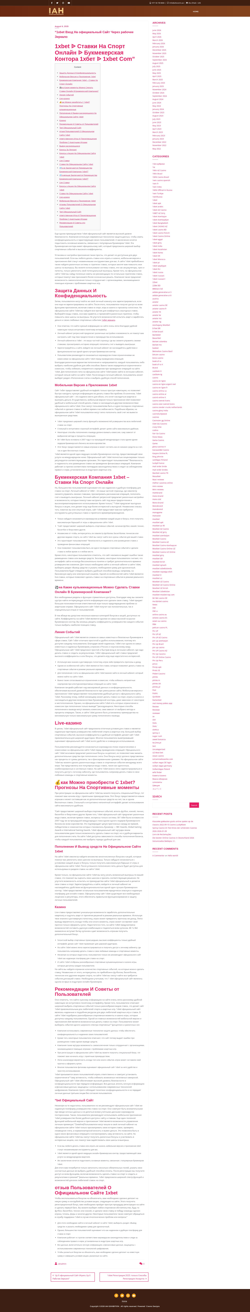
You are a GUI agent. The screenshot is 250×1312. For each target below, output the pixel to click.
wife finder (157, 772)
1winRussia (157, 197)
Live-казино (64, 98)
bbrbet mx (157, 344)
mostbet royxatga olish (162, 571)
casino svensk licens (161, 400)
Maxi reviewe (158, 479)
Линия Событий (66, 95)
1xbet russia (157, 272)
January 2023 (158, 139)
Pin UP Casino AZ (159, 650)
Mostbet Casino (159, 539)
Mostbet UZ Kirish (160, 588)
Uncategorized (158, 749)
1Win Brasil (157, 173)
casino (155, 377)
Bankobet (156, 335)
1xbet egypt (157, 239)
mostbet (156, 519)
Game (155, 443)
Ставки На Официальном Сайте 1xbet (76, 164)
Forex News (157, 437)
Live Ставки (64, 160)
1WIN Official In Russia (162, 190)
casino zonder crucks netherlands (167, 407)
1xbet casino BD (159, 229)
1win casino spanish (161, 180)
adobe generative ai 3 (161, 292)
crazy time (156, 427)
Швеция (156, 785)
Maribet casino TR (160, 473)
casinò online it (159, 397)
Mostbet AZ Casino (160, 529)
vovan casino (158, 756)
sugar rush (157, 736)
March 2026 (157, 40)
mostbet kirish (158, 562)
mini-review (157, 486)
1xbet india (157, 246)
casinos (155, 417)
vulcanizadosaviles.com (162, 759)
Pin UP (155, 631)
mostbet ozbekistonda (162, 568)
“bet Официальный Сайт (70, 127)
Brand (155, 367)
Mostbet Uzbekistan (161, 591)
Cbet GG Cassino (159, 423)
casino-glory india (160, 410)
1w (153, 167)
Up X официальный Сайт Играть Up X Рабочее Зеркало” (71, 1277)
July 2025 (156, 66)
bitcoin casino (158, 354)
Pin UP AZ (156, 634)
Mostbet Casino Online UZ (163, 548)
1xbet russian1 (158, 279)
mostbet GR (157, 558)
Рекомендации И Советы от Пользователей (78, 124)
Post (154, 690)
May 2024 (156, 106)
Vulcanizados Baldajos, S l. (163, 841)
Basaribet (156, 338)
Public (155, 693)
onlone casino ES (159, 618)
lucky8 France (158, 463)
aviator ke (156, 315)
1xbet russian (158, 275)
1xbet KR (156, 256)
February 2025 (158, 83)
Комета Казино (159, 775)
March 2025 (157, 79)
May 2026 (156, 33)
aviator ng (156, 321)
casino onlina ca (159, 391)
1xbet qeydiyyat (159, 266)
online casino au (159, 614)
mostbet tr (157, 575)
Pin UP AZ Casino (159, 637)
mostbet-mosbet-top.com (163, 594)
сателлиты (157, 782)
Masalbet (156, 476)
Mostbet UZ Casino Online (163, 585)
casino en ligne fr (160, 387)
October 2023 (158, 112)
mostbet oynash (159, 565)
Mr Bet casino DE (159, 598)
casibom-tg (157, 374)
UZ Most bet (157, 752)
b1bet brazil (157, 331)
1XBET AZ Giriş (158, 213)
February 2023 (158, 135)
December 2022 (159, 142)
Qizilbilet (156, 696)
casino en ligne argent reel (164, 384)
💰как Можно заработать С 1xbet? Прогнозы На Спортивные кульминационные (74, 106)
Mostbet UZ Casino (160, 581)
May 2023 (156, 125)
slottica (155, 729)
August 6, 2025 (61, 26)
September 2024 (159, 96)
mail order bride (159, 466)
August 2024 (157, 99)
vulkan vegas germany (162, 766)
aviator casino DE (159, 305)
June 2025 (156, 70)
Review (155, 706)
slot (154, 719)
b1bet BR (156, 328)
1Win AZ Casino (159, 170)
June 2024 (156, 102)
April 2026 (156, 37)
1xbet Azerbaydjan (160, 219)
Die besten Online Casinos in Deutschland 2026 (173, 838)
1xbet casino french (161, 233)
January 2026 (158, 46)
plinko (155, 677)
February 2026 (158, 43)
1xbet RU (156, 269)
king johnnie (157, 456)
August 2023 (157, 115)
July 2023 (156, 119)
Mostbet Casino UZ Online (163, 552)
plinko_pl (156, 687)
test (154, 746)
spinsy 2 (156, 733)
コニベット (157, 788)
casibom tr (157, 371)
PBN (154, 624)
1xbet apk (156, 203)
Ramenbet (156, 700)
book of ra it (157, 364)
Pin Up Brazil (158, 644)
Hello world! (173, 855)
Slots (154, 723)
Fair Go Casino (158, 433)
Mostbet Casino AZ (160, 542)
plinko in (156, 680)
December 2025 (159, 50)
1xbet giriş (157, 243)
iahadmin (62, 1264)
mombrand (157, 492)
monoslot (156, 515)
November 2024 (159, 89)
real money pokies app (162, 703)
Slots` (155, 726)
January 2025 (158, 86)
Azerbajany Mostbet (161, 325)
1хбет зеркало (108, 320)
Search (157, 796)
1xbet (154, 200)
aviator (155, 302)
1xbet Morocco (158, 259)
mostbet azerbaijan (160, 535)
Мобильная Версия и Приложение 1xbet (77, 76)
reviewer (156, 713)
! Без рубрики (158, 164)
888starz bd (157, 289)
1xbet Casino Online (161, 236)
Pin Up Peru (157, 660)
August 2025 (157, 63)
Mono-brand (157, 502)
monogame (157, 512)
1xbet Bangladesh (160, 223)
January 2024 (158, 109)
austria (155, 298)
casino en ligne (159, 381)
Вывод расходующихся (69, 146)
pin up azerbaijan (160, 640)
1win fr (155, 183)
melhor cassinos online (162, 483)
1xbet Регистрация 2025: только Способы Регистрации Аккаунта (127, 1277)
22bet (154, 282)
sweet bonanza (159, 739)
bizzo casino (157, 358)
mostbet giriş (158, 555)
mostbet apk (157, 522)
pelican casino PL (159, 627)
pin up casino (158, 647)
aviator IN (156, 312)
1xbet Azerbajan (159, 216)
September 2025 (159, 60)
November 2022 (159, 145)
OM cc (155, 611)
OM (154, 608)
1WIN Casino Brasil (160, 177)
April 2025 (156, 76)
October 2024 (158, 92)
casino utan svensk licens (163, 404)
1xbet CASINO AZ (159, 226)
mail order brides (160, 470)
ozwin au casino (159, 621)
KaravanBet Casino (160, 450)
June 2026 (156, 30)
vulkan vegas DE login (161, 762)
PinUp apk (156, 667)
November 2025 (159, 53)
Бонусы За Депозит (68, 149)
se (153, 716)
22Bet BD (156, 285)
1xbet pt (156, 262)
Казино (62, 120)
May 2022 (156, 148)
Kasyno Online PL (160, 453)
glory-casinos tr (159, 446)
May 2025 (156, 73)
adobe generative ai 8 (161, 295)
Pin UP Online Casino (161, 657)
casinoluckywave (159, 414)
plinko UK (156, 683)
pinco (154, 664)
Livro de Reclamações (161, 834)
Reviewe (156, 710)
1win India (157, 187)
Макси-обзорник (159, 779)
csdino (155, 430)
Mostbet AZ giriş (159, 532)
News (154, 604)
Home (124, 1301)
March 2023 (157, 132)
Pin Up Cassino (158, 654)
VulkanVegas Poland (161, 769)
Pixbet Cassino (158, 673)
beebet (155, 348)
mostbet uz (157, 578)
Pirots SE (156, 670)
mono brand (157, 496)
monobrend (157, 509)
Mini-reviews (158, 489)
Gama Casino (158, 440)
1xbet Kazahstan (159, 249)
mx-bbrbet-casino (160, 601)
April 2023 (156, 129)
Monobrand (157, 506)
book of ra (156, 361)
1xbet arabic (157, 206)
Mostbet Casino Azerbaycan (164, 545)
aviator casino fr (159, 308)
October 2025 (158, 56)
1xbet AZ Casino (159, 210)
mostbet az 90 (158, 525)
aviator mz (157, 318)
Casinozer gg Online (161, 420)
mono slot (156, 499)
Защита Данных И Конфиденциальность (77, 73)
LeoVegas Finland (160, 460)
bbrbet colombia (159, 341)
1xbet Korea (157, 252)
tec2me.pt (156, 742)
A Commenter (158, 855)
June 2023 (156, 122)
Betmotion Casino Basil (162, 351)
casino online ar (159, 394)
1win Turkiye (157, 193)
